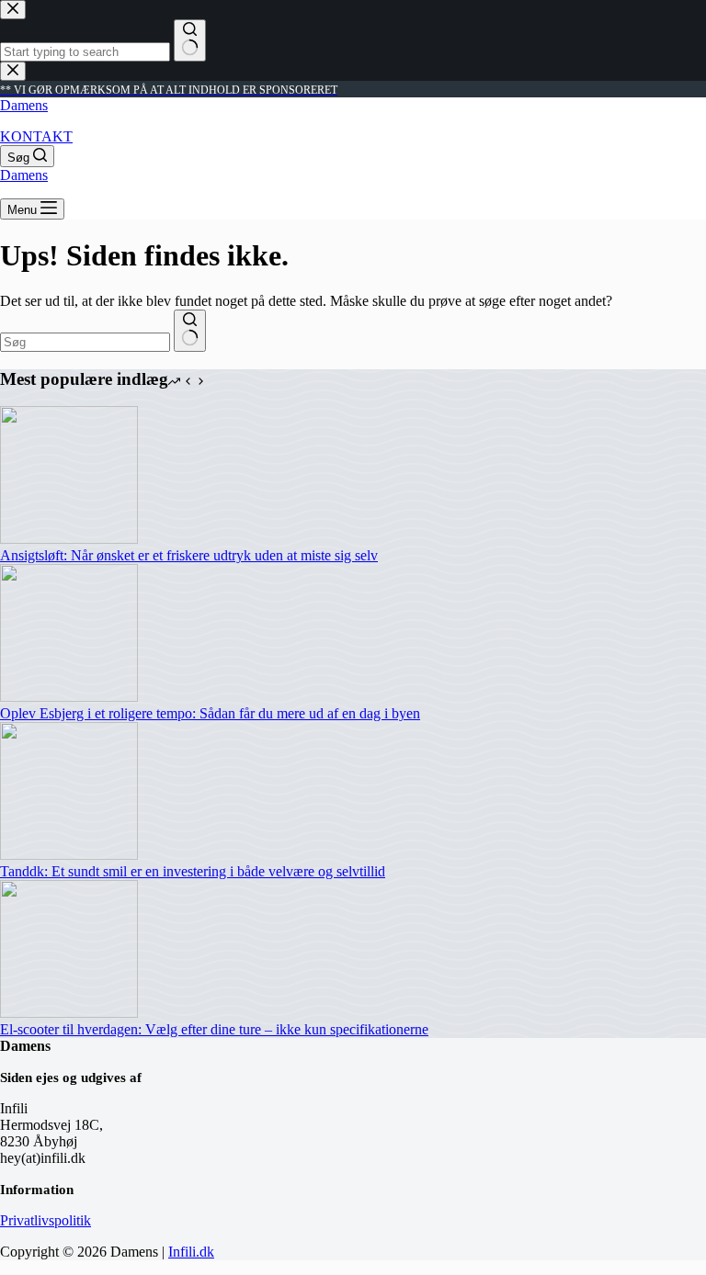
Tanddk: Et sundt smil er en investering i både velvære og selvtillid (192, 871)
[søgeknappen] (190, 331)
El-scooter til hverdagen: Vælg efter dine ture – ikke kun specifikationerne (214, 1029)
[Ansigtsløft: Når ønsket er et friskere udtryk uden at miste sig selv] (69, 539)
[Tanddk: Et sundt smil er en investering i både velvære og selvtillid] (69, 855)
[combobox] (85, 342)
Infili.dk (191, 1251)
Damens (24, 105)
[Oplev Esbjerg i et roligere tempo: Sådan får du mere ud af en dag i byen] (69, 697)
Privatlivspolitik (45, 1220)
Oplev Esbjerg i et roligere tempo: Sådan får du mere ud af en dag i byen (210, 713)
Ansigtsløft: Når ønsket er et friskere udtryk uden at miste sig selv (189, 555)
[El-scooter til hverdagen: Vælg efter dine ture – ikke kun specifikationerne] (69, 1013)
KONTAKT (36, 136)
